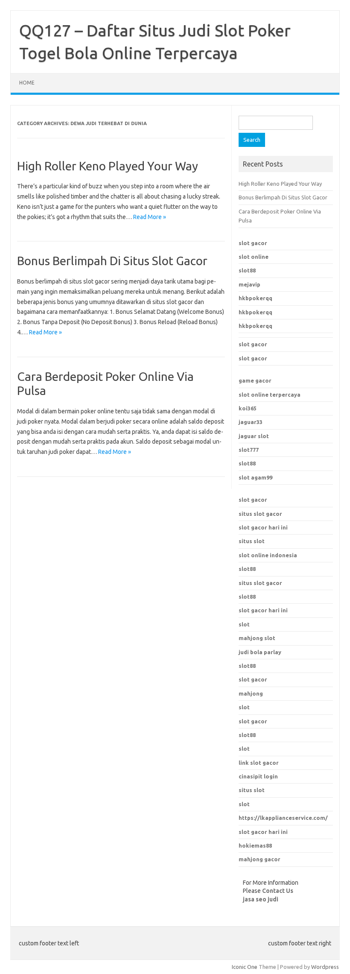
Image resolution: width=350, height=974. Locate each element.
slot (244, 707)
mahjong (251, 693)
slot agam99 (255, 477)
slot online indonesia (268, 555)
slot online (253, 257)
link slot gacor (259, 763)
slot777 (249, 450)
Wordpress (325, 967)
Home (27, 82)
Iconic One (244, 967)
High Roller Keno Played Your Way (107, 166)
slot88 (247, 270)
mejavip (249, 284)
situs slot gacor (260, 514)
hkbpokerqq (255, 298)
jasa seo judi (260, 899)
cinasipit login (258, 776)
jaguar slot (254, 436)
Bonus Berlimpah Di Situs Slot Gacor (112, 260)
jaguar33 (250, 422)
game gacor (255, 380)
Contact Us (277, 890)
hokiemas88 (255, 845)
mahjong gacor (259, 859)
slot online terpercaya (269, 395)
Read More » (149, 217)
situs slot (252, 541)
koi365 (248, 408)
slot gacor (253, 243)
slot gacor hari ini (263, 527)
